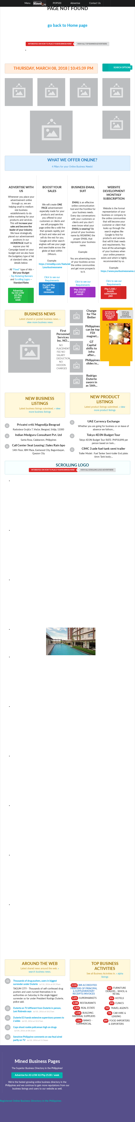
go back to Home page (67, 26)
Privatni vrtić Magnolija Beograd (38, 424)
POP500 (56, 3)
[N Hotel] (70, 603)
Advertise (75, 3)
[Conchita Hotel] (70, 680)
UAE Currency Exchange (103, 421)
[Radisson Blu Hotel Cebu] (70, 779)
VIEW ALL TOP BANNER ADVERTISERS (92, 44)
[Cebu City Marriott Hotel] (70, 729)
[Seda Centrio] (70, 641)
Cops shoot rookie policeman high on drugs (35, 1027)
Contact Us (95, 3)
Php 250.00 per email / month (80, 292)
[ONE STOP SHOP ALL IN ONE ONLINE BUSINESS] (70, 927)
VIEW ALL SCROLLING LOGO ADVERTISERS (97, 470)
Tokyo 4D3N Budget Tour (103, 435)
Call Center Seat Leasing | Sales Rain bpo (38, 445)
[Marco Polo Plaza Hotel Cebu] (70, 828)
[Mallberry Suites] (70, 504)
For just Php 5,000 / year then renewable (49, 288)
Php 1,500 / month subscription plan (110, 292)
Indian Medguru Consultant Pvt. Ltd (38, 435)
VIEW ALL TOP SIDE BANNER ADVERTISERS (125, 314)
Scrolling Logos (22, 279)
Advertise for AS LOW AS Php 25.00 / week (18, 295)
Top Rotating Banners (22, 276)
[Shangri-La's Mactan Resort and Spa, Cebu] (70, 878)
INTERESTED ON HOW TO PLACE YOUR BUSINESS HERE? (50, 44)
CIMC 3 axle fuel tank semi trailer (103, 448)
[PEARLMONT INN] (70, 553)
